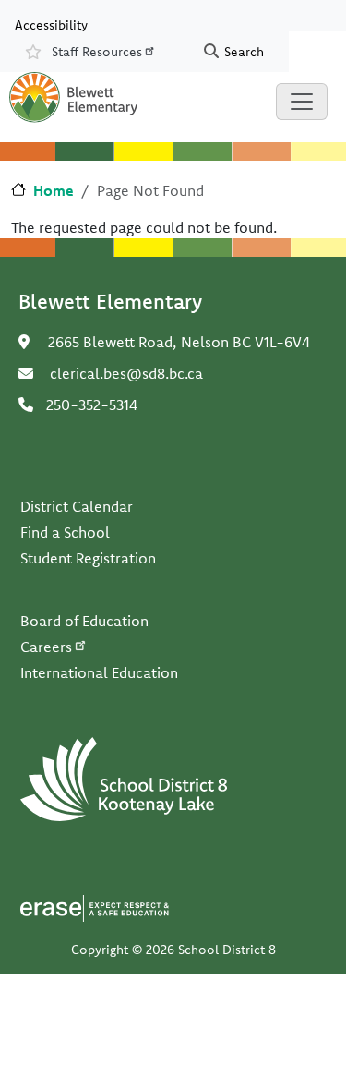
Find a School (65, 532)
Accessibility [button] (51, 24)
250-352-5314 (91, 404)
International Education (99, 672)
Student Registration (88, 558)
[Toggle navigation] (302, 101)
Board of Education (84, 620)
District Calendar (76, 506)
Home (53, 190)
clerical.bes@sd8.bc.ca (126, 373)
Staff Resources (97, 51)
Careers (46, 646)
